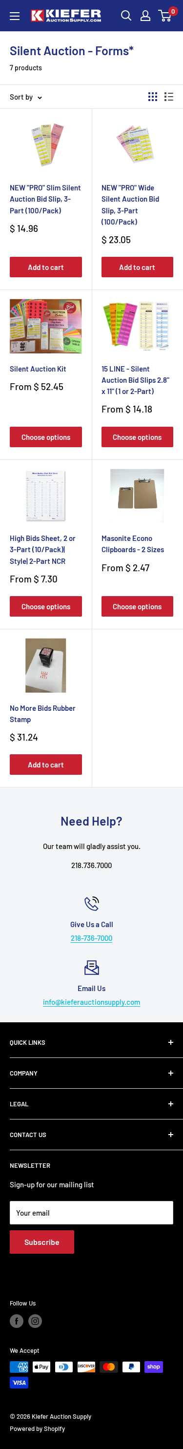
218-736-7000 (91, 937)
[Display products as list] (168, 96)
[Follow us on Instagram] (35, 1321)
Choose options (45, 437)
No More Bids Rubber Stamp (43, 714)
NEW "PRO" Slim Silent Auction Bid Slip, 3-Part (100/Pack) (45, 199)
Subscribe (42, 1241)
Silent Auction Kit (38, 368)
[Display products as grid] (152, 96)
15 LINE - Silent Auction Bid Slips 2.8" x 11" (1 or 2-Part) (135, 380)
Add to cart (46, 267)
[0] (165, 15)
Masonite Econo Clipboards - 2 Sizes (133, 544)
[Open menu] (15, 16)
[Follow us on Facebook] (16, 1321)
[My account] (145, 15)
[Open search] (126, 15)
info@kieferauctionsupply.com (91, 1001)
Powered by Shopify (37, 1428)
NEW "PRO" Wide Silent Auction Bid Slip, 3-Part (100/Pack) (130, 204)
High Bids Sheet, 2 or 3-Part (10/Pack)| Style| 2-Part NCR (43, 549)
